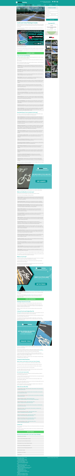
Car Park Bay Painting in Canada (22, 459)
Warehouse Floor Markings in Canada (23, 474)
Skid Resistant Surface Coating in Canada (23, 471)
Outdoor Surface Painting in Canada (22, 457)
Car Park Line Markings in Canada (22, 460)
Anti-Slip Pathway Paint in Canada (22, 470)
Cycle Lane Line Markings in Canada (23, 462)
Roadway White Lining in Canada (22, 464)
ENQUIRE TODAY (30, 53)
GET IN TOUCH (30, 431)
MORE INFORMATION (30, 299)
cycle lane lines (41, 350)
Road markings (19, 312)
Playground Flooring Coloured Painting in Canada (24, 467)
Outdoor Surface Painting (54, 457)
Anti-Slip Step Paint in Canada (22, 469)
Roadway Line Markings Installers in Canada (24, 465)
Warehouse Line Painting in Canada (22, 473)
